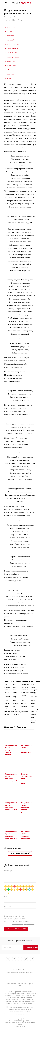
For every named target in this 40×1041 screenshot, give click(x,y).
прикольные (12, 65)
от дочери (11, 27)
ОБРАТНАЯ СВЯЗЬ (20, 969)
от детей (10, 36)
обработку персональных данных (16, 921)
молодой (10, 40)
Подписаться (32, 947)
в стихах (10, 74)
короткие (11, 61)
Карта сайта (20, 1026)
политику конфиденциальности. (23, 924)
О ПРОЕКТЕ (14, 966)
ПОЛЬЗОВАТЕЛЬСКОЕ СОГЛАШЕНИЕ (20, 973)
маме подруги (12, 48)
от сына (10, 31)
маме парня (12, 53)
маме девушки (13, 57)
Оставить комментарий (20, 853)
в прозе (10, 78)
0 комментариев (14, 848)
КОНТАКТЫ (26, 966)
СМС (9, 70)
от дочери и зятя (13, 44)
